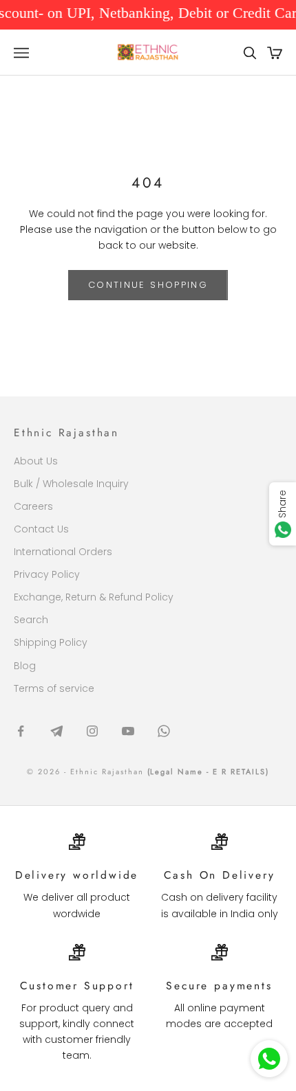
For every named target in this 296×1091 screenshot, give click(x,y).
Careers (33, 506)
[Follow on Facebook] (21, 731)
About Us (36, 461)
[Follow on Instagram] (92, 731)
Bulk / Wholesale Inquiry (71, 484)
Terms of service (54, 688)
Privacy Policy (47, 574)
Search (31, 620)
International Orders (63, 552)
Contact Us (41, 529)
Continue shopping (148, 284)
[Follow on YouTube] (128, 731)
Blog (25, 666)
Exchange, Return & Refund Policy (93, 597)
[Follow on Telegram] (56, 731)
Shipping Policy (50, 642)
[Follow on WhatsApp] (164, 731)
